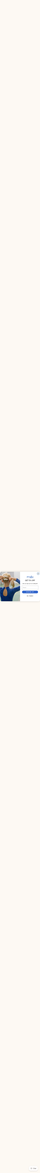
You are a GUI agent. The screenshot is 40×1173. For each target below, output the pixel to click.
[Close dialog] (38, 573)
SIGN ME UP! (30, 592)
